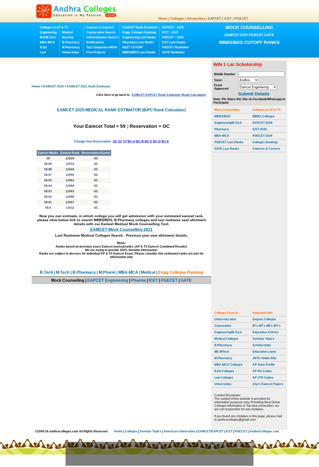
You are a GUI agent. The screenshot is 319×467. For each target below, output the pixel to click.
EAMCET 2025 (53, 86)
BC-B (140, 141)
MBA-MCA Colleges (228, 364)
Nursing (67, 37)
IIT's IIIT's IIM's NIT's (266, 326)
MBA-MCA (47, 42)
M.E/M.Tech (48, 37)
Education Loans (264, 351)
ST (125, 141)
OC (115, 141)
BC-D (157, 141)
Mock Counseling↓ (227, 110)
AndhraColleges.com (264, 431)
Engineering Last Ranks (139, 37)
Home (163, 18)
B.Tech (46, 272)
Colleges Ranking (264, 142)
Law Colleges (223, 377)
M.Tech (63, 272)
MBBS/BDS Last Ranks (139, 52)
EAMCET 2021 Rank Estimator (88, 86)
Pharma (138, 280)
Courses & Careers (100, 27)
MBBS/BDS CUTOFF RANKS (249, 42)
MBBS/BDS (222, 116)
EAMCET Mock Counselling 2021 (121, 229)
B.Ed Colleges (224, 371)
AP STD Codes (262, 377)
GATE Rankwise (173, 52)
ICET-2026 (259, 129)
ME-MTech (221, 351)
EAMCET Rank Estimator (140, 27)
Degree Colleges (264, 319)
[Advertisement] (122, 71)
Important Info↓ (263, 313)
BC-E (165, 141)
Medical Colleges (226, 338)
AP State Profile (263, 364)
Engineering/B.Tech (228, 123)
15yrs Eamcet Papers (267, 384)
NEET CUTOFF (132, 47)
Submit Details (253, 93)
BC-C (148, 141)
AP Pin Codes (262, 371)
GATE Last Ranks (226, 148)
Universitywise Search (102, 37)
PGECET (241, 18)
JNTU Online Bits (264, 358)
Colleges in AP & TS (54, 27)
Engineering (48, 32)
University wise (225, 319)
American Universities (180, 431)
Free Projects (95, 52)
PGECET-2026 (262, 135)
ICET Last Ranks (174, 42)
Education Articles (265, 332)
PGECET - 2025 (173, 37)
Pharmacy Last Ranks (138, 42)
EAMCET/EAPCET (211, 431)
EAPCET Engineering (107, 280)
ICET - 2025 (170, 32)
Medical (67, 32)
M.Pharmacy (71, 47)
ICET (228, 18)
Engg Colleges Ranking (180, 272)
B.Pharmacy (71, 42)
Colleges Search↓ (226, 313)
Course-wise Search (100, 32)
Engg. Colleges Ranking (139, 32)
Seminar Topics (263, 338)
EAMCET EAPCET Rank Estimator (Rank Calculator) (169, 95)
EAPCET (214, 18)
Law (43, 52)
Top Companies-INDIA (101, 47)
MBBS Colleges (263, 116)
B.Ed (43, 47)
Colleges (177, 18)
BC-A (131, 141)
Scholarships (261, 345)
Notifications (95, 42)
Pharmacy (221, 129)
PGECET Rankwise (175, 47)
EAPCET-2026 (262, 123)
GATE (186, 280)
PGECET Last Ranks (228, 142)
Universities (196, 18)
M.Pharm (107, 272)
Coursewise (222, 326)
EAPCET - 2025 (173, 27)
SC (120, 141)
